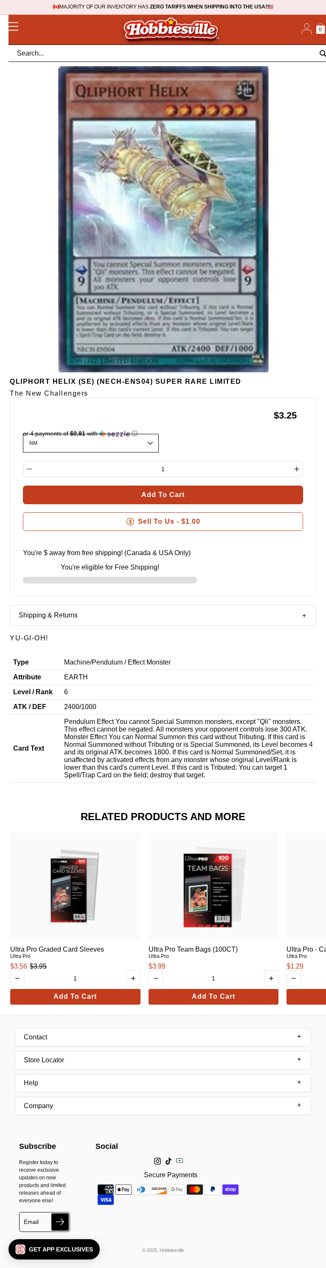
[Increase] (296, 469)
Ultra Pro (20, 956)
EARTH (76, 677)
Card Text (28, 748)
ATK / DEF (29, 706)
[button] (54, 1249)
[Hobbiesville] (170, 30)
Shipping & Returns (48, 615)
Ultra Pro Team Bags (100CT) (193, 949)
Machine (77, 662)
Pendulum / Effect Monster (131, 662)
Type (21, 662)
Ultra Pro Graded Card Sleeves (57, 949)
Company (38, 1105)
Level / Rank (33, 691)
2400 (71, 706)
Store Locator (44, 1060)
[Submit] (60, 1222)
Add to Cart (75, 996)
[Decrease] (29, 469)
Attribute (27, 677)
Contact (35, 1037)
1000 (88, 706)
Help (31, 1082)
